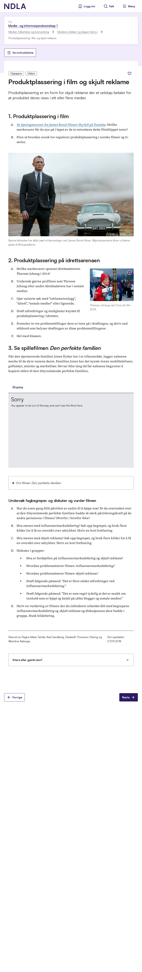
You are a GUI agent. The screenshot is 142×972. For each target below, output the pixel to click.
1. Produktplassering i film (38, 116)
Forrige (17, 697)
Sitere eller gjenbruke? (27, 660)
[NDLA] (15, 6)
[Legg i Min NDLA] (129, 73)
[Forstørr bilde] (129, 273)
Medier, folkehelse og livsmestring (28, 32)
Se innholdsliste (22, 52)
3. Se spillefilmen (54, 348)
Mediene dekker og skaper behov (77, 32)
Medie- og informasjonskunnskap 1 (33, 26)
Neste (126, 697)
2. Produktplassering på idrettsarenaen (54, 260)
